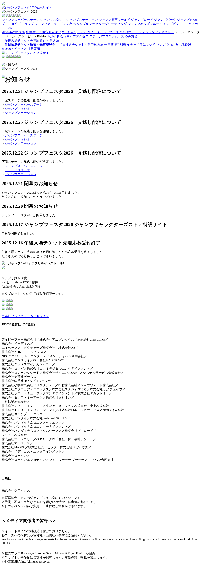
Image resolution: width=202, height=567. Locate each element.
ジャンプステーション (20, 112)
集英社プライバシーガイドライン (25, 316)
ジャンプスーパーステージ (24, 104)
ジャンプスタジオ (17, 108)
